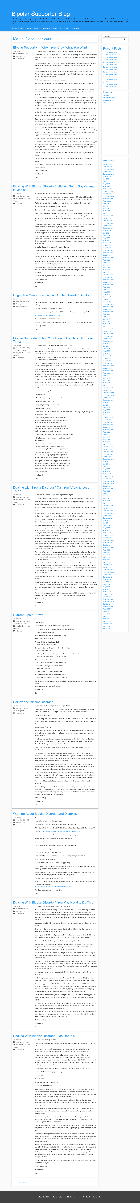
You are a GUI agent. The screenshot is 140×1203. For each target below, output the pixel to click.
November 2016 (108, 336)
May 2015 (106, 380)
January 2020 (107, 248)
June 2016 (106, 348)
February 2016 (108, 358)
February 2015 (108, 388)
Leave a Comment (22, 306)
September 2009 (108, 547)
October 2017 (107, 309)
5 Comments (20, 59)
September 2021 (108, 198)
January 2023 (107, 164)
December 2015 (108, 363)
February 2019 (108, 275)
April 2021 (106, 211)
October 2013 (107, 427)
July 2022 (106, 179)
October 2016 (107, 339)
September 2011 (108, 488)
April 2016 (106, 353)
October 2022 (107, 171)
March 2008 (107, 592)
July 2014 (106, 405)
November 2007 (108, 601)
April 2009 (106, 560)
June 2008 (106, 584)
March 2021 (107, 213)
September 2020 (108, 228)
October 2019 (107, 255)
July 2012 (106, 464)
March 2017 (107, 326)
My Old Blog (64, 28)
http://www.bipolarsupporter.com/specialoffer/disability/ (61, 831)
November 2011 (108, 484)
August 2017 (107, 314)
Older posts (22, 1182)
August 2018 (107, 287)
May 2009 (106, 557)
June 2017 (106, 319)
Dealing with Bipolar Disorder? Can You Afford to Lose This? (51, 489)
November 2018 (108, 280)
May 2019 (106, 267)
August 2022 (107, 176)
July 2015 (106, 375)
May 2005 (106, 629)
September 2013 (108, 429)
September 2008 (108, 577)
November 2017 (108, 307)
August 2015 (107, 373)
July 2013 (106, 434)
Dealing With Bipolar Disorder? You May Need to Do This (53, 902)
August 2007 (107, 609)
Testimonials (75, 28)
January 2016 (107, 361)
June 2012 (106, 466)
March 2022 (107, 189)
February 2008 (108, 594)
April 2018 (106, 294)
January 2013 (107, 449)
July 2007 (106, 611)
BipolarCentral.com (33, 28)
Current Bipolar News (28, 614)
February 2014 (108, 417)
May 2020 (106, 238)
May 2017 (106, 321)
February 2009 (108, 565)
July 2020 (106, 233)
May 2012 (106, 469)
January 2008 (107, 597)
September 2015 (108, 371)
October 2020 (107, 226)
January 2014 (107, 420)
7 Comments (20, 504)
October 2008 (107, 574)
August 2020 (107, 230)
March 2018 (107, 297)
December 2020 (108, 221)
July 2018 (106, 289)
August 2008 (107, 579)
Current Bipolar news (110, 62)
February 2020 (108, 245)
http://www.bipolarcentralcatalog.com (47, 315)
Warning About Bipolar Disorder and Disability (45, 813)
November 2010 (108, 513)
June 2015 (106, 378)
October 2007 (107, 604)
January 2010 (107, 538)
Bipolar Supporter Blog (41, 13)
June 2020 (106, 235)
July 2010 (106, 523)
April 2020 (106, 240)
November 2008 (108, 572)
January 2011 (107, 508)
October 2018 (107, 282)
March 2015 (107, 385)
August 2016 (107, 343)
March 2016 (107, 356)
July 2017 (106, 316)
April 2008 (106, 589)
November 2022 (108, 169)
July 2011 (106, 493)
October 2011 (107, 486)
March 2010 (107, 533)
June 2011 (106, 496)
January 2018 (107, 302)
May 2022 (106, 184)
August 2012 (107, 461)
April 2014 (106, 412)
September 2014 (108, 400)
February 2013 (108, 447)
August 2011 (107, 491)
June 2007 (106, 614)
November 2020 (108, 223)
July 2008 (106, 582)
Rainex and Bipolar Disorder (33, 702)
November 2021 (108, 196)
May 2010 (106, 528)
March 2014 (107, 415)
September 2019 (108, 257)
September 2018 (108, 284)
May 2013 (106, 439)
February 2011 (108, 506)
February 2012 (108, 476)
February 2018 (108, 299)
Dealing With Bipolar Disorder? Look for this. (44, 1035)
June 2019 (106, 265)
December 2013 (108, 422)
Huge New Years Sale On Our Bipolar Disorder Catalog (51, 295)
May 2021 (106, 208)
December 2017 (108, 304)
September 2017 (108, 312)
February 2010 (108, 535)
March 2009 (107, 562)
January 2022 (107, 194)
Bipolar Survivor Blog (50, 28)
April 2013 (106, 442)
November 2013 (108, 425)
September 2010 (108, 518)
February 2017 (108, 329)
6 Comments (20, 358)
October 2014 (107, 398)
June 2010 (106, 525)
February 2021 (108, 216)
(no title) (106, 82)
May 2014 (106, 410)
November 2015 (108, 366)
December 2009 (108, 540)
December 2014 (108, 393)
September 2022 (108, 174)
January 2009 (107, 567)
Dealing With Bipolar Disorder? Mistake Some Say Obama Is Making (54, 188)
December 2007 (108, 599)
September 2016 (108, 341)
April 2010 (106, 530)
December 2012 (108, 452)
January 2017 (107, 331)
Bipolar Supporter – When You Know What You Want (50, 47)
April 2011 (106, 501)
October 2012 (107, 457)
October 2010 (107, 515)
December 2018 (108, 277)
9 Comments (20, 914)
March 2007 (107, 621)
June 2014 (106, 407)
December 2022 (108, 167)
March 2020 (107, 243)
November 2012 (108, 454)
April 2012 (106, 471)
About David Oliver (18, 28)
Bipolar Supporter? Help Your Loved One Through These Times (53, 340)
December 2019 (108, 250)
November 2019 (108, 253)
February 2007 (108, 624)
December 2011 (108, 481)
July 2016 (106, 346)
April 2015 (106, 383)
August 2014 (107, 402)
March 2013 (107, 444)
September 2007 (108, 606)
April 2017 (106, 324)
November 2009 (108, 543)
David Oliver (17, 51)
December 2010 (108, 511)
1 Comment (19, 203)
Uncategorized (20, 56)
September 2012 (108, 459)
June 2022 (106, 181)
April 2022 (106, 186)
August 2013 (107, 432)
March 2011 (107, 503)
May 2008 (106, 587)
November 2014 (108, 395)
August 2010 (107, 520)
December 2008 (108, 570)
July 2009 (106, 552)
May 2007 (106, 616)
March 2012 (107, 474)
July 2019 (106, 262)
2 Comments (20, 713)
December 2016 (108, 334)
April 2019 (106, 270)
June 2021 (106, 206)
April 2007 (106, 619)
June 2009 (106, 555)
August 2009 (107, 550)
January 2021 (107, 218)
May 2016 (106, 351)
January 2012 (107, 479)
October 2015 (107, 368)
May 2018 (106, 292)
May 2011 (106, 498)
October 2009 (107, 545)
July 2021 (106, 203)
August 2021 (107, 201)
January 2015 (107, 390)
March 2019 (107, 272)
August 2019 (107, 260)
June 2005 (106, 626)
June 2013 (106, 437)
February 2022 (108, 191)
